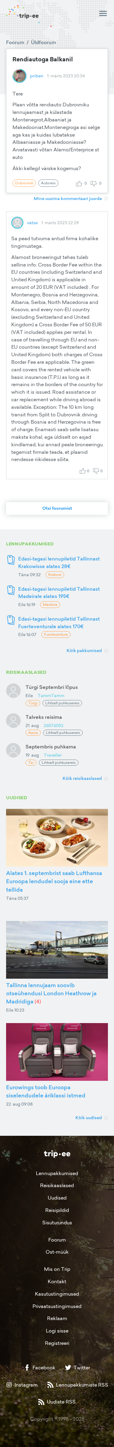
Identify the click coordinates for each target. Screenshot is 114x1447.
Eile (29, 695)
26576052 (54, 725)
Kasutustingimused (57, 1293)
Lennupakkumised (57, 1173)
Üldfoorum (43, 42)
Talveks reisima (44, 717)
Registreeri (57, 1343)
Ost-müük (57, 1251)
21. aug (32, 725)
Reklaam (57, 1318)
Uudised (57, 1197)
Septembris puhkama (51, 746)
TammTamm (51, 695)
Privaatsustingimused (57, 1306)
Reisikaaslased (57, 1185)
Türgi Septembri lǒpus (52, 687)
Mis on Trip (57, 1269)
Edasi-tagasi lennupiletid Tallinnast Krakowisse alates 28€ (59, 562)
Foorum (15, 42)
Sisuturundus (57, 1222)
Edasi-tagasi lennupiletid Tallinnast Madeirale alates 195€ (59, 593)
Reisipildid (57, 1210)
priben (36, 76)
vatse (32, 222)
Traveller (53, 755)
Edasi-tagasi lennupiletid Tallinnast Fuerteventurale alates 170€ (59, 622)
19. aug (32, 755)
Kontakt (57, 1281)
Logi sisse (57, 1330)
